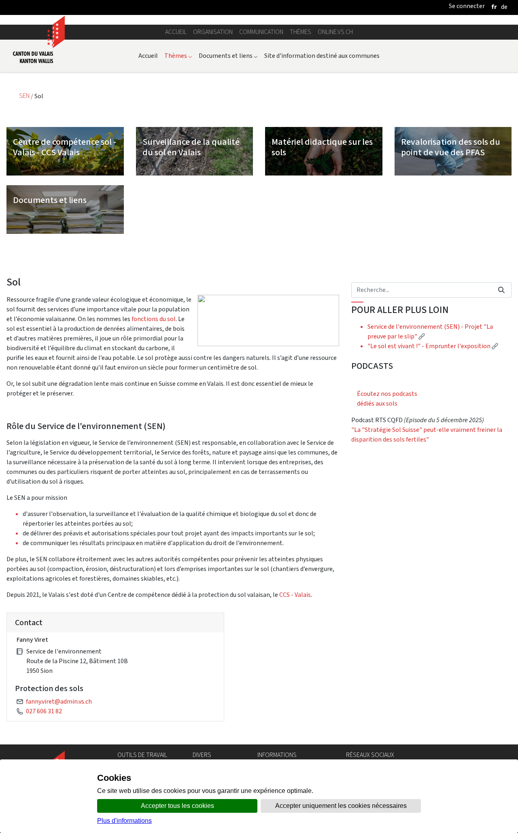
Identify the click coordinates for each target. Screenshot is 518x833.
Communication (261, 31)
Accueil (176, 31)
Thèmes (300, 31)
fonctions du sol (154, 319)
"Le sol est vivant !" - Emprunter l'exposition (432, 346)
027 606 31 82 (44, 711)
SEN (25, 96)
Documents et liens (228, 55)
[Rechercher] (501, 289)
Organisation (213, 31)
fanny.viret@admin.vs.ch (59, 701)
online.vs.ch (335, 31)
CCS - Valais (295, 594)
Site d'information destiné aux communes (322, 55)
